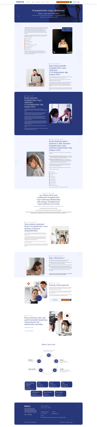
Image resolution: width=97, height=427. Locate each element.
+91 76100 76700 (65, 384)
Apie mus (45, 407)
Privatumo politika (62, 422)
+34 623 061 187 (44, 413)
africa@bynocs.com (41, 386)
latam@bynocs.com (59, 395)
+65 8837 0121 (67, 29)
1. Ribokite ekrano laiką (28, 327)
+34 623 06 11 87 (52, 384)
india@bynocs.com (65, 386)
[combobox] (79, 2)
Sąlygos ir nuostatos (69, 422)
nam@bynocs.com (47, 395)
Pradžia (42, 407)
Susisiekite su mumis (65, 299)
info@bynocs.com (56, 413)
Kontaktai (49, 407)
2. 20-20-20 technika (28, 330)
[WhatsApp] (71, 2)
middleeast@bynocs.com (36, 395)
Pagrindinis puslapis (43, 17)
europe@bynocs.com (53, 386)
